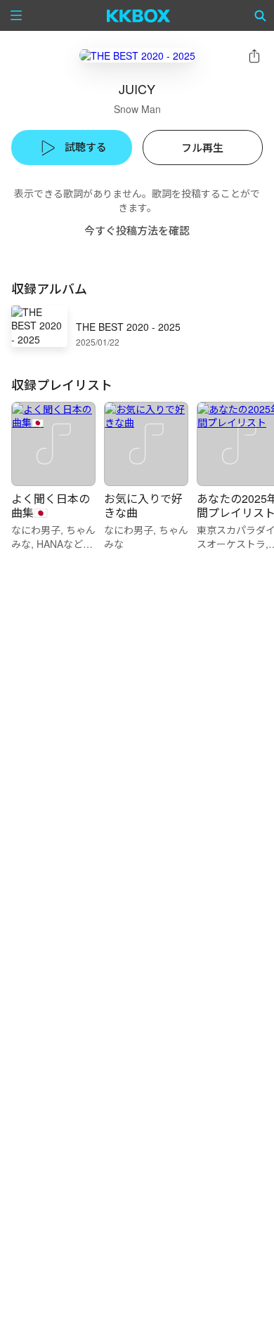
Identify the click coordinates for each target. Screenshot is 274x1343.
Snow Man (137, 109)
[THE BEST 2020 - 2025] (137, 55)
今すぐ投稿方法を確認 (137, 230)
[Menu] (16, 15)
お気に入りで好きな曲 (143, 505)
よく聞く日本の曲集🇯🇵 (50, 505)
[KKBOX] (138, 15)
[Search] (260, 15)
